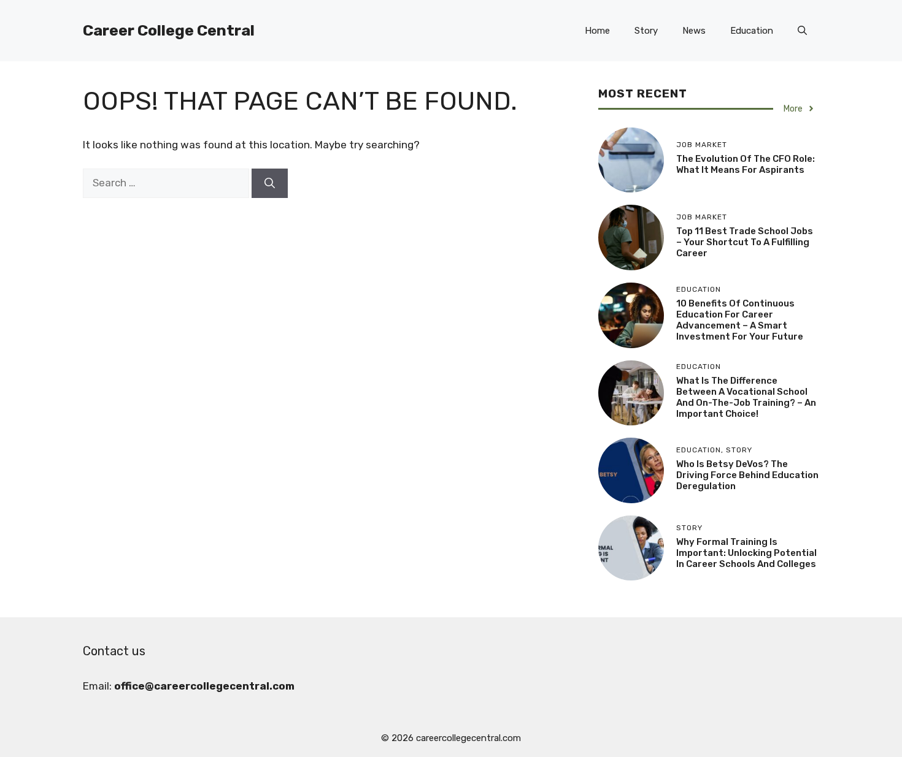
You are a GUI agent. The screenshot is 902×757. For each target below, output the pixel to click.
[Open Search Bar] (802, 30)
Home (597, 30)
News (694, 30)
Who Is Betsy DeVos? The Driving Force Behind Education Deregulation (747, 475)
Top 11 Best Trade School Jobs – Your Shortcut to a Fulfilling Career (744, 242)
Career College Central (169, 30)
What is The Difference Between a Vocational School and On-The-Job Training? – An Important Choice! (746, 397)
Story (646, 30)
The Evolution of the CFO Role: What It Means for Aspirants (745, 164)
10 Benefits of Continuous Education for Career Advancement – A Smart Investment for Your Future (739, 320)
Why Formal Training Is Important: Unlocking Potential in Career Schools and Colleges (746, 552)
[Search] (270, 183)
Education (751, 30)
